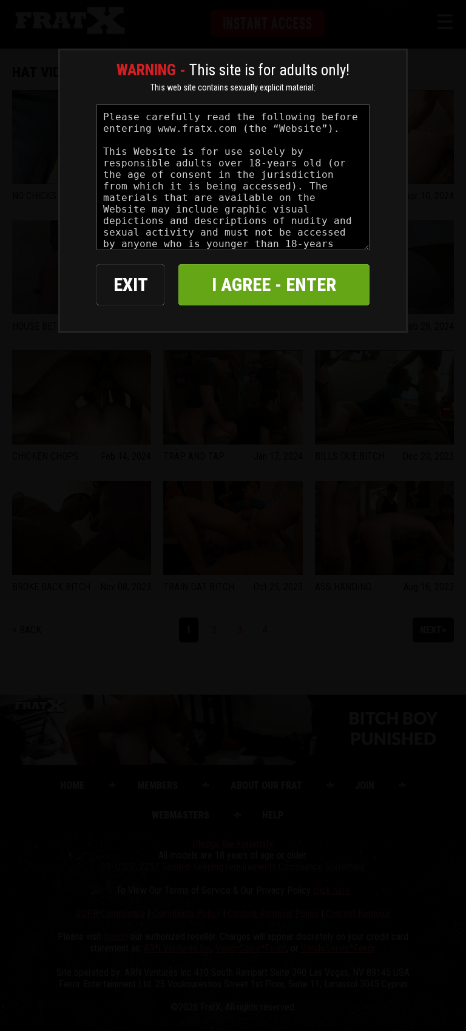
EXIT (130, 284)
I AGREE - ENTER (274, 284)
